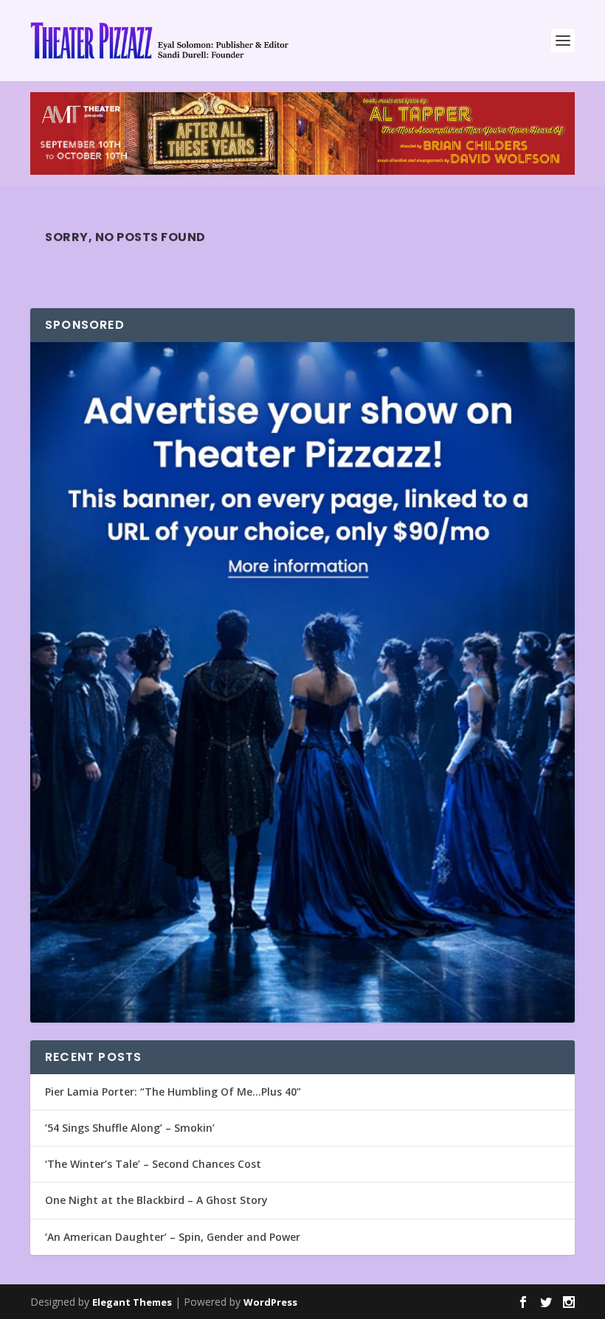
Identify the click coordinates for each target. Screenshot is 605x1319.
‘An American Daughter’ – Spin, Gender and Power (172, 1237)
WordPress (270, 1302)
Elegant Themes (132, 1302)
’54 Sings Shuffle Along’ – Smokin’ (130, 1128)
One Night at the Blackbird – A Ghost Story (156, 1200)
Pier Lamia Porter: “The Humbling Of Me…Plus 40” (173, 1092)
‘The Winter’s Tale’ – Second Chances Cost (153, 1164)
